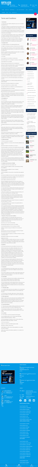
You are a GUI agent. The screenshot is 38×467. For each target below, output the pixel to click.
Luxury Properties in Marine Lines (25, 453)
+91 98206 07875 (33, 50)
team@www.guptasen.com (30, 396)
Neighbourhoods (30, 88)
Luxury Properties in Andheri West (25, 411)
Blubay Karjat (32, 150)
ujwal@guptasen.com (34, 49)
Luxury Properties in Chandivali (25, 437)
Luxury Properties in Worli (24, 441)
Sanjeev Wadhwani (33, 38)
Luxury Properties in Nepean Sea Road (26, 446)
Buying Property (30, 73)
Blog (7, 12)
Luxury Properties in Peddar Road (25, 454)
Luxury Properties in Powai (24, 435)
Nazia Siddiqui (32, 52)
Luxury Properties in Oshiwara (24, 409)
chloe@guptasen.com (34, 58)
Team (27, 9)
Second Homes (30, 99)
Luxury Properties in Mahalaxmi (25, 451)
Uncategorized (30, 103)
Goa (28, 81)
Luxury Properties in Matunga (24, 427)
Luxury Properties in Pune (24, 460)
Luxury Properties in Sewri (24, 432)
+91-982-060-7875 (33, 40)
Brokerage (31, 9)
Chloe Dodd (32, 57)
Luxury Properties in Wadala (24, 433)
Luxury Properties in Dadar (24, 428)
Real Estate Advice (31, 90)
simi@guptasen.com (34, 63)
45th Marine (32, 145)
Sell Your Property (20, 9)
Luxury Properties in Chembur (24, 423)
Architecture (30, 71)
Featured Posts (30, 75)
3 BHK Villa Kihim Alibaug (33, 155)
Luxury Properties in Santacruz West (26, 419)
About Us (7, 9)
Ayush (31, 43)
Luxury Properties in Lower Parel (25, 444)
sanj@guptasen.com (34, 39)
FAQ (10, 12)
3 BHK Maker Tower (33, 159)
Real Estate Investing (31, 95)
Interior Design (30, 86)
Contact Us (14, 12)
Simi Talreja (32, 62)
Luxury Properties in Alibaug (24, 462)
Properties (12, 9)
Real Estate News (30, 97)
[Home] (6, 3)
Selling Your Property (31, 101)
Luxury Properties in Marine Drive (25, 449)
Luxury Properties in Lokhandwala (25, 407)
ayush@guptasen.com (34, 44)
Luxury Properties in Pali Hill (24, 414)
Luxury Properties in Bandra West (25, 412)
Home (3, 9)
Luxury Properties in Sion (24, 425)
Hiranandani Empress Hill (32, 136)
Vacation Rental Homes (31, 105)
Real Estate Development (32, 92)
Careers (3, 12)
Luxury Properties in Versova (24, 417)
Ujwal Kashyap (32, 48)
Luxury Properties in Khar (24, 406)
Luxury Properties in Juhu (24, 416)
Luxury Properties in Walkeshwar (25, 456)
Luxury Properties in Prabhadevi (25, 430)
